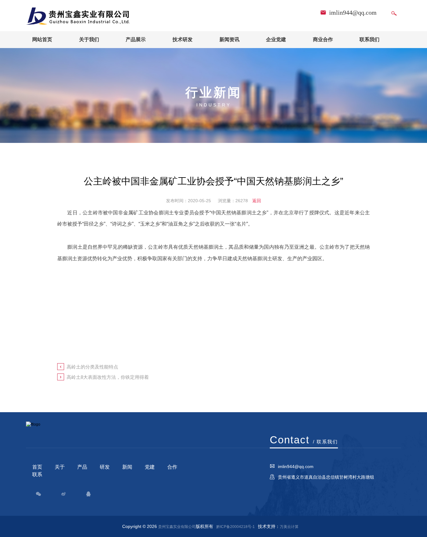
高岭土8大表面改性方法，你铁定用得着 (108, 377)
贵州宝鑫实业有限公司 (177, 527)
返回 (256, 200)
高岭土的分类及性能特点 (92, 366)
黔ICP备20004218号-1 (235, 527)
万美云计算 (289, 527)
